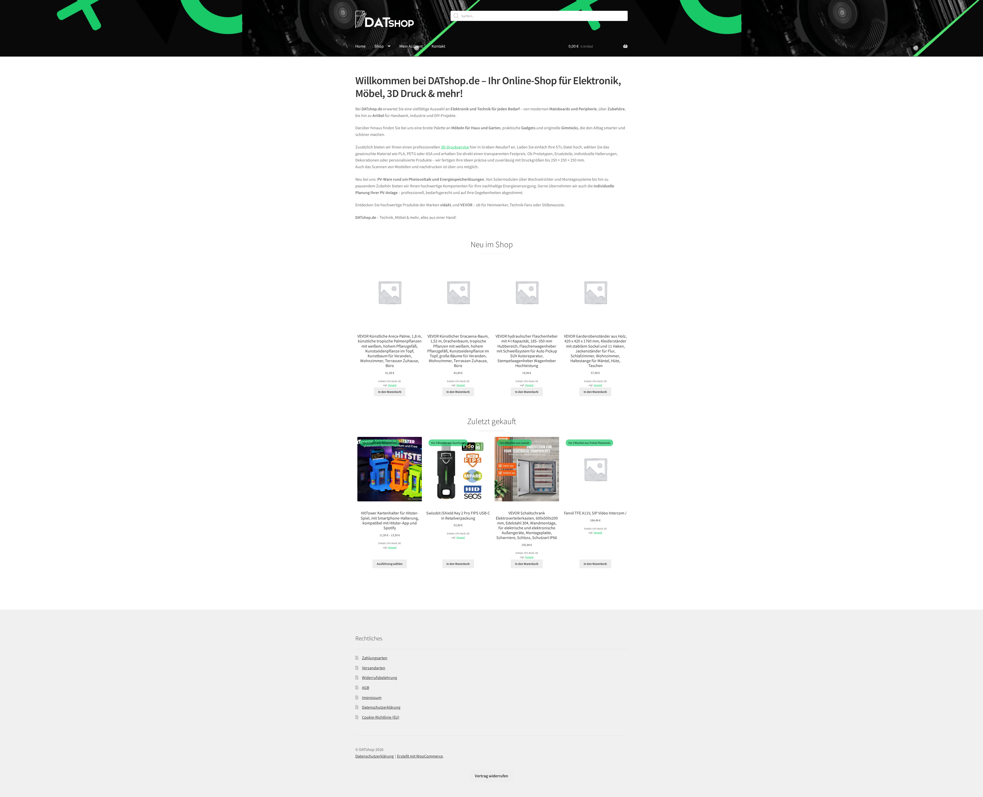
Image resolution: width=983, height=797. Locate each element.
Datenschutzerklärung (381, 707)
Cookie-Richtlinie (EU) (380, 717)
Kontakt (438, 46)
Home (360, 46)
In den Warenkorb (389, 392)
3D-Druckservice (455, 146)
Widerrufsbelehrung (379, 677)
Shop (379, 46)
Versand (392, 385)
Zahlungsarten (374, 657)
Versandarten (373, 667)
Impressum (371, 697)
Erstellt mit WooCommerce (420, 756)
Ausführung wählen (390, 564)
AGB (365, 687)
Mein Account (411, 46)
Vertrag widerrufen (491, 775)
